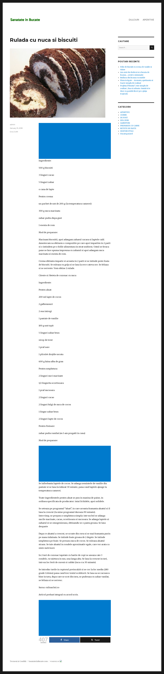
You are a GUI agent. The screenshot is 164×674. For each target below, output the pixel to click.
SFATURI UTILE (127, 131)
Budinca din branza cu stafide (132, 78)
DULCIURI (134, 20)
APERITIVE (148, 20)
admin (12, 124)
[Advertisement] (75, 141)
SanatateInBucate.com (38, 661)
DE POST (124, 118)
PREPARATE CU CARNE (129, 126)
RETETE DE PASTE (128, 128)
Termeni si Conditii (18, 661)
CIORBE (123, 115)
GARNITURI (125, 123)
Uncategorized (126, 134)
